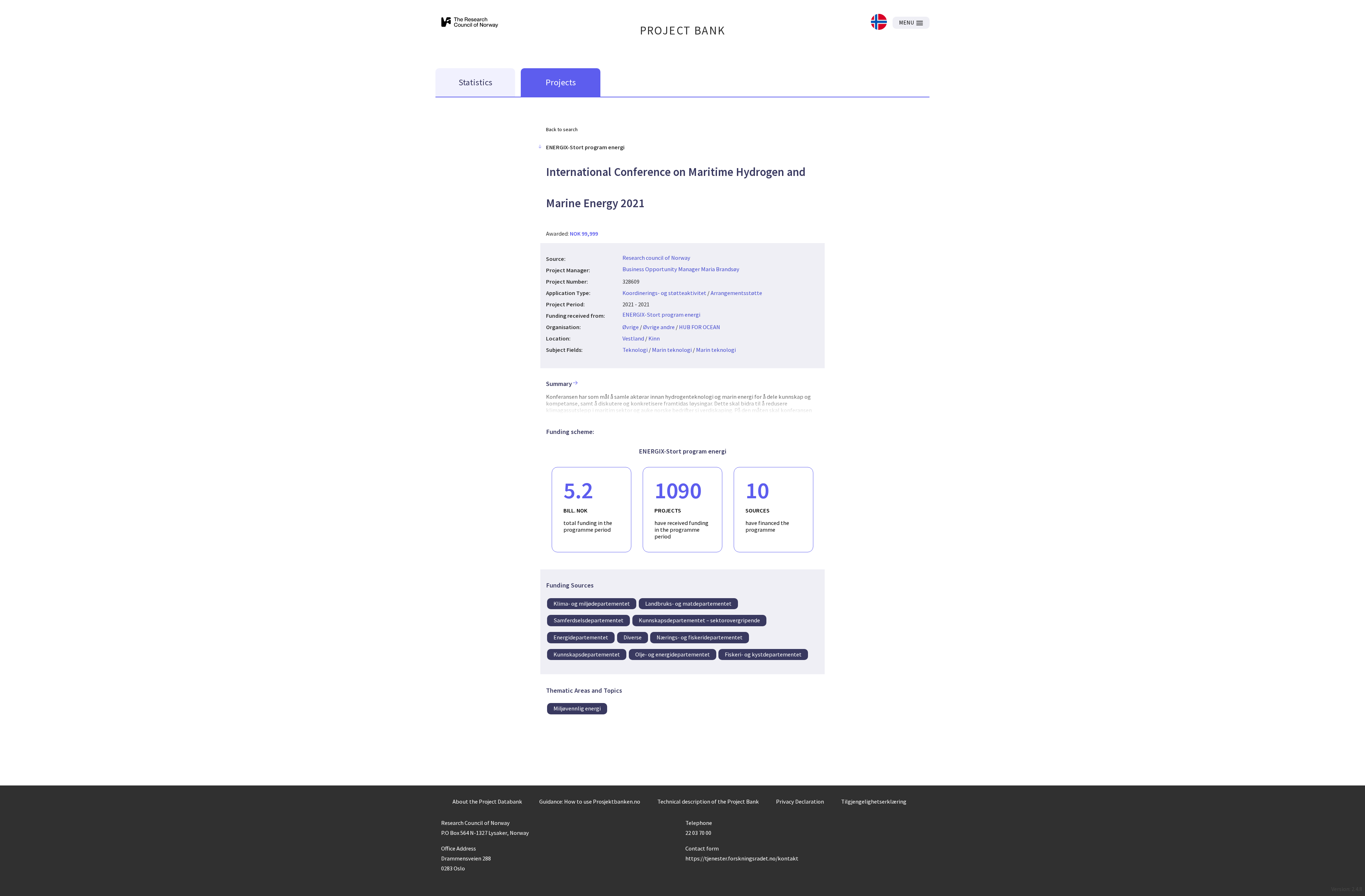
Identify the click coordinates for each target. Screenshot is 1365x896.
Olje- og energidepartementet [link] (672, 654)
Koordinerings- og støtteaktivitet (664, 292)
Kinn (654, 338)
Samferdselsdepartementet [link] (588, 620)
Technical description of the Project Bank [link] (708, 801)
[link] (879, 22)
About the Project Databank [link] (487, 801)
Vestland (633, 338)
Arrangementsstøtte (736, 292)
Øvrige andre (659, 327)
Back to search (562, 129)
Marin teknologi (672, 349)
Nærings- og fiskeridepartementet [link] (700, 637)
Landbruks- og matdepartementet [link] (688, 603)
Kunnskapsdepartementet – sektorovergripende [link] (699, 620)
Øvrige (630, 327)
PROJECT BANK (683, 30)
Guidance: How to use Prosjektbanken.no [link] (589, 801)
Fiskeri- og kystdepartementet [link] (763, 654)
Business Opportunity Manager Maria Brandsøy (680, 269)
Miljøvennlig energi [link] (577, 708)
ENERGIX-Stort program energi (661, 314)
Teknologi (635, 349)
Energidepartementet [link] (580, 637)
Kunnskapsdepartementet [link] (586, 654)
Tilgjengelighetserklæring (873, 801)
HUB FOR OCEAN (699, 327)
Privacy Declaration (800, 801)
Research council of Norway (656, 257)
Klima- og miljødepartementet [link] (591, 603)
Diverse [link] (632, 637)
